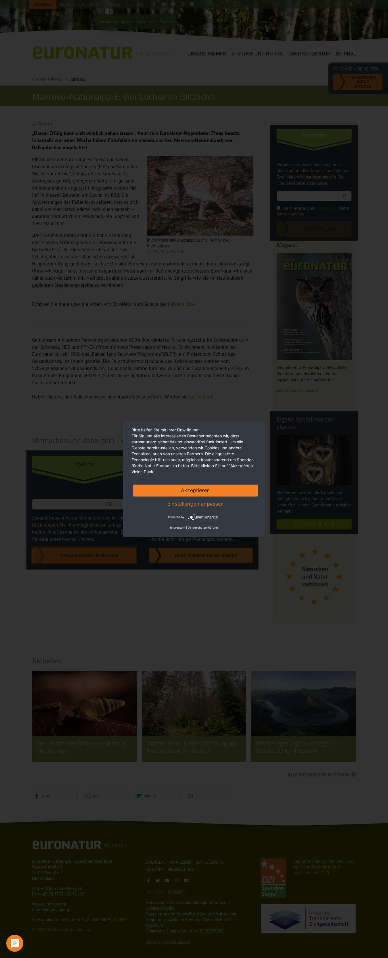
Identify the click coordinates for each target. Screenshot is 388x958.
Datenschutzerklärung (203, 527)
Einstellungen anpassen (195, 504)
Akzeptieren (195, 490)
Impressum (177, 527)
